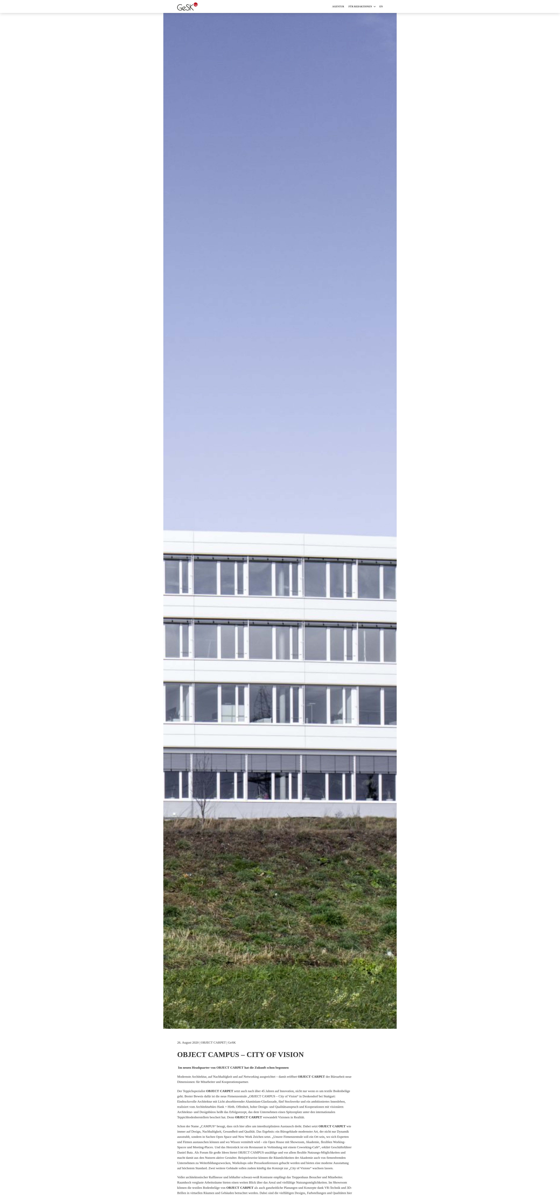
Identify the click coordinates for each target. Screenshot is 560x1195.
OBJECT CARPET (213, 1042)
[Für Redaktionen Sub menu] (374, 6)
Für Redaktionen (360, 6)
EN (381, 6)
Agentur (338, 6)
